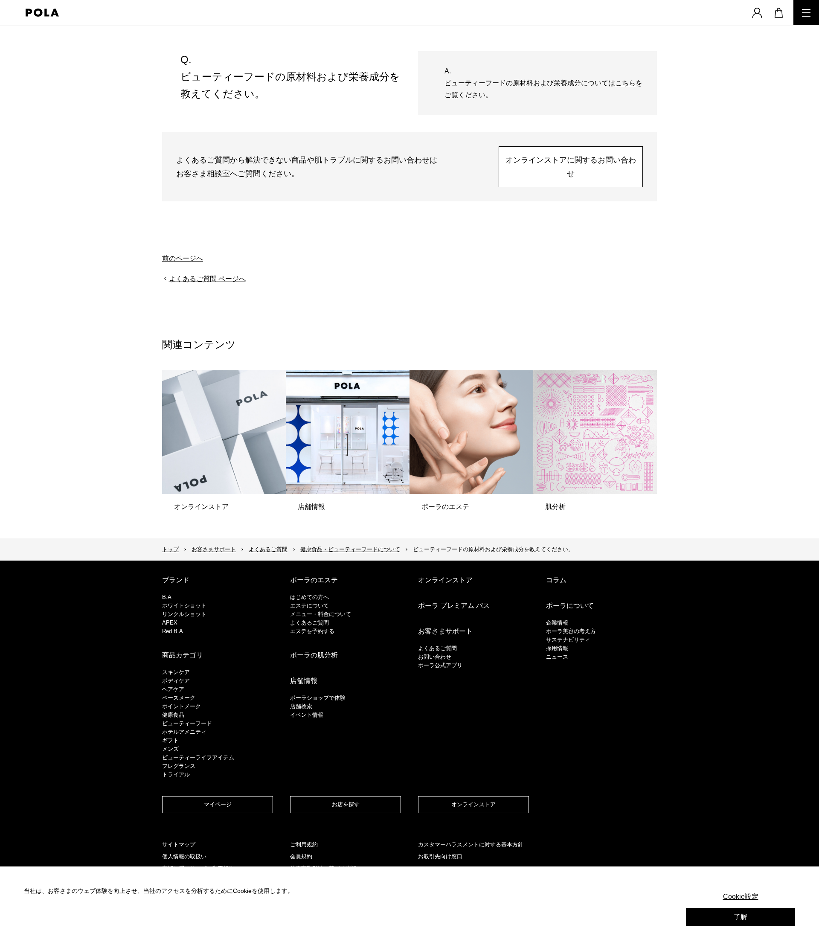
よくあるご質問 (268, 549)
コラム (556, 580)
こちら (625, 83)
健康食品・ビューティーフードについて (350, 549)
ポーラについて (570, 605)
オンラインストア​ (473, 804)
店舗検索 (301, 706)
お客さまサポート (214, 549)
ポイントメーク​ (181, 706)
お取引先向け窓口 (440, 856)
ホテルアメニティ (184, 732)
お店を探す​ (346, 804)
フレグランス (178, 766)
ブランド (175, 580)
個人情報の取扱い (184, 856)
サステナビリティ (568, 640)
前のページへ (182, 258)
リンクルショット (184, 614)
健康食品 (173, 715)
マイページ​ (218, 804)
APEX (169, 622)
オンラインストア (445, 580)
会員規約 (301, 856)
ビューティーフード (187, 723)
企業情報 (557, 622)
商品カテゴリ (182, 655)
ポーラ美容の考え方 (571, 631)
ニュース (557, 657)
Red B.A (172, 631)
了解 (740, 916)
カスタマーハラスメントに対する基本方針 (470, 844)
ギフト (170, 740)
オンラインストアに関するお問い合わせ (570, 167)
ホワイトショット (184, 605)
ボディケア (176, 680)
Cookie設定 (740, 896)
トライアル (176, 774)
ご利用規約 (304, 844)
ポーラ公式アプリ (440, 665)
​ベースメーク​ (178, 698)
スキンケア (176, 672)
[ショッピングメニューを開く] (778, 12)
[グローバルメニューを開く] (806, 12)
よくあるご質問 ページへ (207, 278)
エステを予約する (312, 631)
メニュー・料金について (320, 614)
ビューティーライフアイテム (198, 757)
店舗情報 (303, 680)
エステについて (309, 605)
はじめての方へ (309, 597)
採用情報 (557, 648)
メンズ (170, 749)
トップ (170, 549)
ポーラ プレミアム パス (454, 605)
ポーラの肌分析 (314, 655)
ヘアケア (173, 689)
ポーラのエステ (314, 580)
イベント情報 (306, 715)
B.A (166, 597)
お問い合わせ (434, 657)
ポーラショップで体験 (318, 698)
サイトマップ (178, 844)
